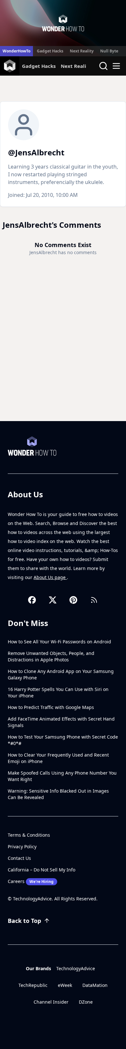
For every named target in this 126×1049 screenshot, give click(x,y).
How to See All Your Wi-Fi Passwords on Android (59, 642)
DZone (86, 1002)
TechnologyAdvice (75, 968)
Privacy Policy (22, 846)
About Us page (50, 577)
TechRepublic (32, 985)
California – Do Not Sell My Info (41, 870)
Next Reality (82, 51)
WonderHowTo (16, 51)
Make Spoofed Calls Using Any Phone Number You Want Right (62, 776)
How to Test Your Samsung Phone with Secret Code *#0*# (63, 740)
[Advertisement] (63, 355)
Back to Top (24, 921)
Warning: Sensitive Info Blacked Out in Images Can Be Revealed (58, 794)
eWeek (65, 985)
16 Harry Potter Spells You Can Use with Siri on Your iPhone (58, 692)
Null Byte (109, 51)
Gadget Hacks (50, 51)
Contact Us (19, 858)
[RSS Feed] (94, 600)
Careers (31, 881)
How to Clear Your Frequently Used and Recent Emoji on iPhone (58, 758)
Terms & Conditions (29, 835)
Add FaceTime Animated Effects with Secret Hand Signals (61, 722)
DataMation (95, 985)
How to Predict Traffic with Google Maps (51, 707)
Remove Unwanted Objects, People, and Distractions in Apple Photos (51, 656)
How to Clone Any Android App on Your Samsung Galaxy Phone (61, 674)
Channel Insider (51, 1002)
